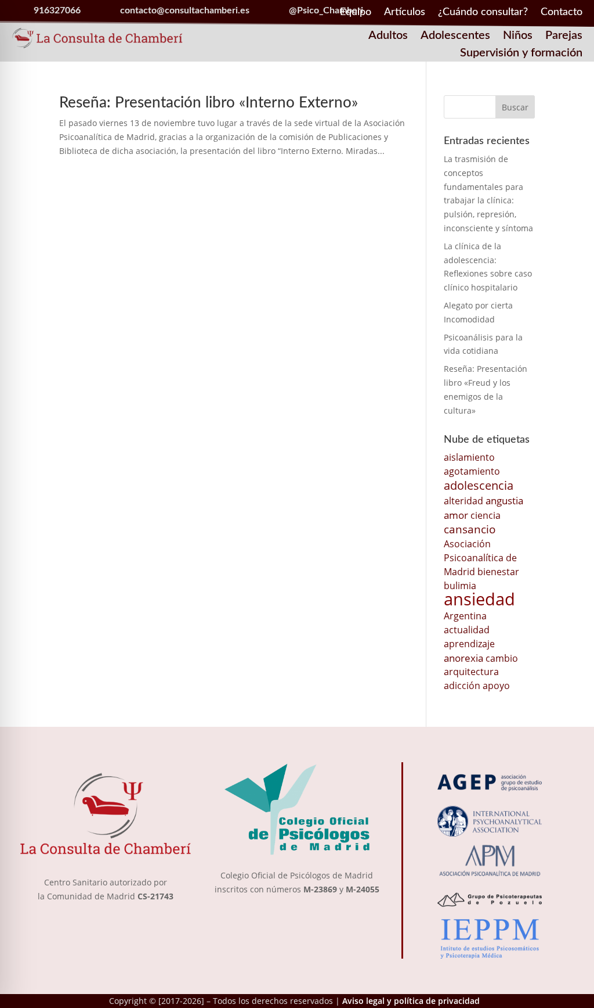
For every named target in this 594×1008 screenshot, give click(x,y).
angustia (504, 500)
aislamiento (469, 457)
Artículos (404, 12)
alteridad (463, 500)
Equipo (355, 12)
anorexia (463, 658)
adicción (462, 685)
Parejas (563, 36)
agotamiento (472, 471)
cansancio (469, 529)
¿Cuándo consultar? (483, 12)
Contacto (561, 12)
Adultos (388, 36)
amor (456, 515)
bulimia (460, 585)
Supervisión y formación (521, 54)
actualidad (467, 629)
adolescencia (478, 485)
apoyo (496, 685)
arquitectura (471, 671)
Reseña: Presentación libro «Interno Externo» (208, 102)
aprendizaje (469, 643)
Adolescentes (455, 36)
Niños (518, 36)
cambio (502, 658)
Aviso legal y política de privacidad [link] (411, 1000)
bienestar (498, 571)
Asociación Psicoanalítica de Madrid (480, 557)
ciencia (485, 515)
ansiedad (479, 599)
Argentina (465, 615)
